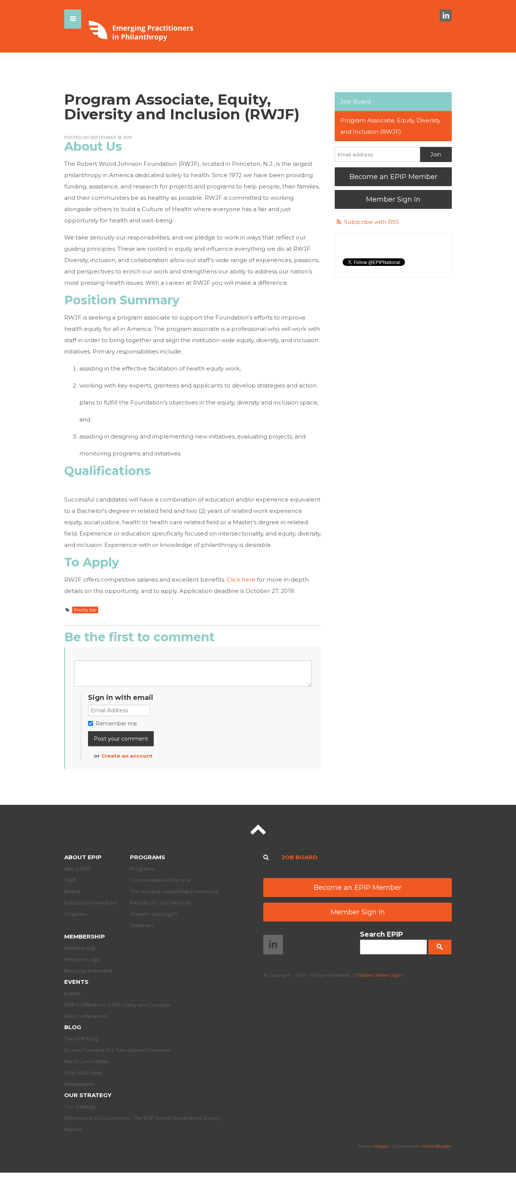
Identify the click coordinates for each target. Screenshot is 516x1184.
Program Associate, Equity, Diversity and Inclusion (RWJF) (390, 126)
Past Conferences (86, 1016)
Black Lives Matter (86, 1061)
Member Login (82, 959)
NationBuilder (437, 1146)
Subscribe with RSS (371, 221)
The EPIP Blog (81, 1039)
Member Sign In (393, 199)
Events (76, 981)
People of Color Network (161, 903)
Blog (72, 1027)
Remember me (116, 723)
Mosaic (381, 1146)
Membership (84, 936)
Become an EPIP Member (393, 177)
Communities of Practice (160, 880)
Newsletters (79, 1084)
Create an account (127, 756)
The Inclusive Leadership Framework (174, 891)
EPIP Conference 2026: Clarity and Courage (117, 1005)
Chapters (75, 914)
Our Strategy (87, 1095)
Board (72, 891)
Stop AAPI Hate (83, 1073)
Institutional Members (90, 903)
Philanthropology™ (153, 914)
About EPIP (83, 857)
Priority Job (85, 610)
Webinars (141, 925)
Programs (147, 857)
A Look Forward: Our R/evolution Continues (117, 1050)
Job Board (355, 101)
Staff (70, 880)
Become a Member (88, 971)
